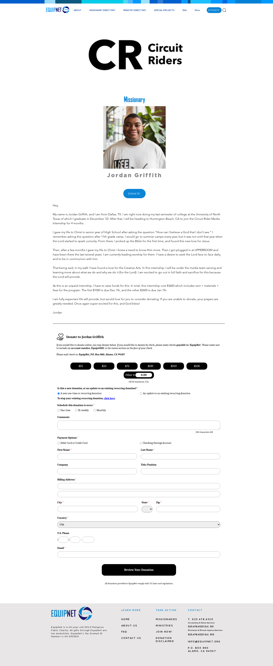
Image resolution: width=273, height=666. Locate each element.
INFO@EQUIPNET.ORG (204, 641)
